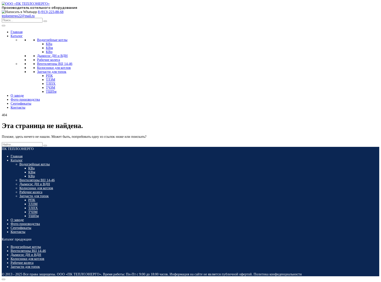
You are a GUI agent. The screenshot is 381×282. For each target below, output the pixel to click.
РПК (49, 76)
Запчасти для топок (51, 72)
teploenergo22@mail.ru (18, 16)
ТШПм (51, 91)
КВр (49, 52)
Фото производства (25, 99)
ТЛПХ (51, 83)
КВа (49, 44)
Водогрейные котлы (52, 40)
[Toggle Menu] (3, 25)
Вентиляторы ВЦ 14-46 (54, 64)
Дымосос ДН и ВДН (52, 56)
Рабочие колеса (48, 60)
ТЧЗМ (50, 87)
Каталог (17, 36)
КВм (49, 48)
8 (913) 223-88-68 (51, 12)
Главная (16, 32)
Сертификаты (21, 103)
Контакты (18, 107)
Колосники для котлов (54, 68)
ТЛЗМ (50, 79)
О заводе (17, 95)
